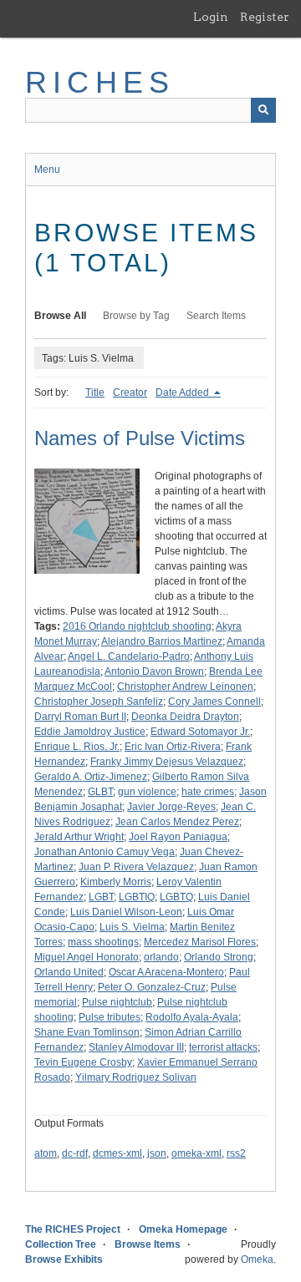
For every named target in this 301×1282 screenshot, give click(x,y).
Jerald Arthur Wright (79, 837)
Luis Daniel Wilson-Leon (126, 912)
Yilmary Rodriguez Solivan (135, 1077)
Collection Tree (60, 1244)
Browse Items (148, 1244)
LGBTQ (176, 897)
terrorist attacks (223, 1047)
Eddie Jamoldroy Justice (89, 731)
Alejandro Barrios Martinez (161, 641)
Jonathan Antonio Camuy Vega (104, 852)
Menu (47, 169)
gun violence (147, 792)
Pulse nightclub (117, 1002)
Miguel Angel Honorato (86, 957)
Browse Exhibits (64, 1259)
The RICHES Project (72, 1229)
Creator (130, 392)
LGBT (101, 897)
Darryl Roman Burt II (80, 716)
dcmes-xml (117, 1153)
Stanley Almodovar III (136, 1047)
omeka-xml (196, 1153)
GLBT (100, 792)
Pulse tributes (109, 1017)
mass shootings (103, 942)
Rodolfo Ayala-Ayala (191, 1017)
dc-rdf (75, 1153)
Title (95, 392)
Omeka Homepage (183, 1229)
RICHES (100, 82)
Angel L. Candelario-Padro (129, 656)
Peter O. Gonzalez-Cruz (152, 987)
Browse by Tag (136, 316)
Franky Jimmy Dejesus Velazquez (166, 762)
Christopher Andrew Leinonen (185, 686)
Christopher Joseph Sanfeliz (98, 701)
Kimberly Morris (115, 882)
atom (45, 1153)
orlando (161, 957)
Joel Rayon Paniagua (178, 837)
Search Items (216, 316)
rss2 (236, 1153)
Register (264, 16)
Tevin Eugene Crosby (83, 1062)
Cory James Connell (214, 701)
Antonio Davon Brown (154, 671)
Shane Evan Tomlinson (87, 1032)
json (156, 1153)
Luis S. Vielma (132, 927)
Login (210, 16)
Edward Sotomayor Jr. (200, 731)
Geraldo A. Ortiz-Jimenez (90, 777)
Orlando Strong (218, 957)
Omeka (257, 1259)
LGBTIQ (137, 897)
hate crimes (207, 792)
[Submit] (263, 110)
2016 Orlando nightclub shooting (137, 626)
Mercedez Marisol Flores (200, 942)
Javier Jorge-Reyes (171, 807)
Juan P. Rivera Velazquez (136, 867)
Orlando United (69, 972)
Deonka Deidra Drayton (185, 716)
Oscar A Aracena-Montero (166, 972)
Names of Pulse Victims (139, 438)
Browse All (60, 316)
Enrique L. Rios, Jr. (77, 746)
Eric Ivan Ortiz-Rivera (173, 746)
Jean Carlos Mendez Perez (177, 822)
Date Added (184, 392)
